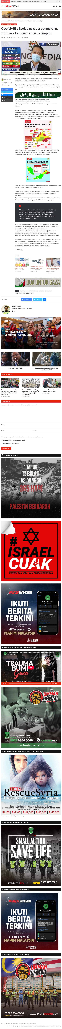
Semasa (14, 24)
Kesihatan (9, 24)
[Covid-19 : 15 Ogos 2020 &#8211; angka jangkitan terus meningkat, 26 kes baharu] (53, 262)
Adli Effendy (7, 79)
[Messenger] (44, 299)
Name (2, 424)
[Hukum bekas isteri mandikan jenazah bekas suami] (52, 383)
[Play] (3, 683)
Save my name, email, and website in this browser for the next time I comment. (23, 437)
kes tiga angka (48, 291)
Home (3, 21)
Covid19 (8, 21)
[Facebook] (13, 311)
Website (34, 430)
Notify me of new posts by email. (11, 443)
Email (2, 430)
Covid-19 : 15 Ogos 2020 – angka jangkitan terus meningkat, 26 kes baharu (53, 268)
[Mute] (56, 683)
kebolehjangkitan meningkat (32, 291)
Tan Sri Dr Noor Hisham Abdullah (22, 293)
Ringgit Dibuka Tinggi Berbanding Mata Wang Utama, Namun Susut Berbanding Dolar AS (32, 1)
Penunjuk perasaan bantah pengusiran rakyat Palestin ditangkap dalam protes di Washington (9, 392)
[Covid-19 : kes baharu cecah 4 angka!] (22, 262)
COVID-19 (22, 291)
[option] (31, 333)
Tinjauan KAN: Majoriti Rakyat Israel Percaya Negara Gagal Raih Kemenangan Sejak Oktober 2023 (30, 392)
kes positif (41, 291)
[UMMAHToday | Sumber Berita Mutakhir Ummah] (12, 6)
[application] (31, 668)
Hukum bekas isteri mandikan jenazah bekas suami (51, 390)
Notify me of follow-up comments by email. (14, 440)
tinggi (32, 293)
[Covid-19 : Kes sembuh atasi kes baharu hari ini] (38, 262)
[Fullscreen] (58, 683)
